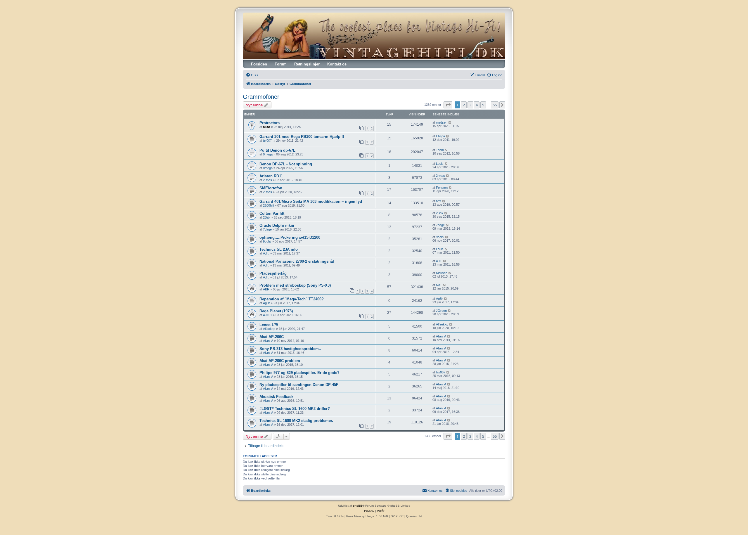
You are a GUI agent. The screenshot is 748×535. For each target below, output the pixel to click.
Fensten (442, 187)
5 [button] (483, 105)
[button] (448, 104)
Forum (281, 64)
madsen (441, 122)
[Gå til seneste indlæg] (450, 122)
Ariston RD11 (271, 176)
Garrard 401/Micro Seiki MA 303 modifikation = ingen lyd (310, 201)
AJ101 (267, 315)
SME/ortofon (270, 188)
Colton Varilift (271, 213)
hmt (438, 201)
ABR (266, 289)
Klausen (441, 273)
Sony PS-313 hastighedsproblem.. (290, 349)
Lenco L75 (268, 325)
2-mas (267, 180)
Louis (440, 163)
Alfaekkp (269, 328)
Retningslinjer (307, 64)
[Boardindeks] (374, 36)
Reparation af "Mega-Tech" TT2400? (291, 299)
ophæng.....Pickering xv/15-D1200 (289, 237)
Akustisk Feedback (276, 396)
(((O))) (268, 140)
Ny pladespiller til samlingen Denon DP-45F (298, 384)
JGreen (441, 310)
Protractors (269, 123)
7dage (267, 229)
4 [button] (477, 105)
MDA (266, 127)
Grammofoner (261, 97)
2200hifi (268, 205)
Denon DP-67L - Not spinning (285, 164)
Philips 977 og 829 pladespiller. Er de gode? (299, 372)
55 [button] (495, 105)
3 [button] (470, 105)
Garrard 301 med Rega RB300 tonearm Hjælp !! (301, 136)
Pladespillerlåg (273, 273)
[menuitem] (252, 75)
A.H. (266, 253)
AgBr (266, 303)
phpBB (357, 505)
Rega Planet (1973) (276, 311)
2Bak (266, 217)
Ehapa (440, 136)
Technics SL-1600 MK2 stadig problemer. (296, 420)
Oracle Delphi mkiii (276, 225)
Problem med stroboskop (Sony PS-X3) (295, 285)
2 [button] (464, 105)
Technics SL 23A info (278, 249)
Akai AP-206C (271, 337)
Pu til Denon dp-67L (277, 150)
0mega (268, 154)
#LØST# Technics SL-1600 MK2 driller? (294, 408)
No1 (439, 285)
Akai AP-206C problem (279, 361)
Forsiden (259, 64)
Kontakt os (337, 64)
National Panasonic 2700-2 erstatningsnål (296, 261)
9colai (267, 241)
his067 (440, 372)
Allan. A (268, 340)
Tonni (440, 150)
